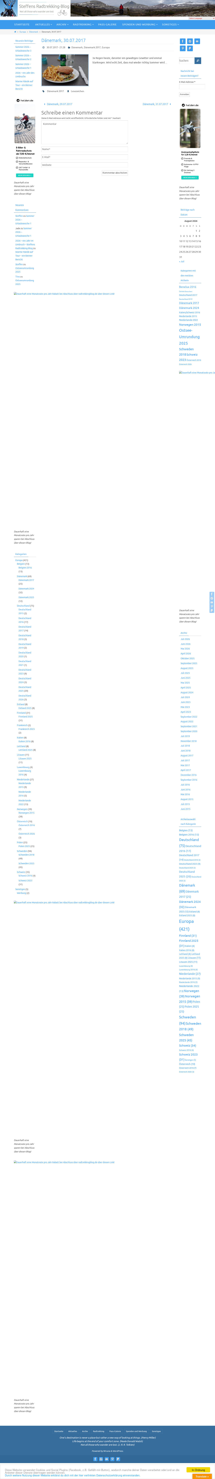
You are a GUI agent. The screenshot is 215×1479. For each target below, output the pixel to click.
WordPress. (118, 1451)
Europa (23, 32)
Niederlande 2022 (188, 320)
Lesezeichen (77, 91)
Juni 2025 (185, 678)
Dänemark (33, 32)
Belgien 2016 (25, 567)
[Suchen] (198, 60)
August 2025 (187, 668)
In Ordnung (198, 1470)
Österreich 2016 (27, 825)
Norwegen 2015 (26, 813)
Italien (20, 737)
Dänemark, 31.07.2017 (156, 104)
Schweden (22, 851)
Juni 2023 (185, 702)
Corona (181, 291)
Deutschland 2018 (192, 860)
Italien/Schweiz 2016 (189, 312)
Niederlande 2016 (188, 982)
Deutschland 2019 (185, 299)
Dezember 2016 (189, 775)
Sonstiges (20, 889)
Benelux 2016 (187, 287)
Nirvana (106, 1451)
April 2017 (186, 770)
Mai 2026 (185, 648)
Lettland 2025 (26, 750)
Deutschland (23, 606)
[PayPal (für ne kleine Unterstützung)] (211, 610)
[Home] (15, 32)
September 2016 (189, 780)
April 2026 (186, 653)
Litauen (21, 755)
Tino (17, 276)
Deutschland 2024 (187, 868)
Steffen (19, 216)
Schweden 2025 (26, 863)
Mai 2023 (185, 707)
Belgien (21, 564)
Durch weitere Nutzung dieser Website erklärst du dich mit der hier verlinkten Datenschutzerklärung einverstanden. (72, 1475)
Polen (20, 842)
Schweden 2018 (26, 854)
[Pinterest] (211, 606)
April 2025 (186, 687)
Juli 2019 (185, 736)
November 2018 (189, 741)
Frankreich (22, 725)
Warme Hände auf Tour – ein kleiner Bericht (24, 85)
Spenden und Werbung (136, 1431)
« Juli (181, 261)
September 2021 (189, 726)
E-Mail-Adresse (187, 82)
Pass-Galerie (115, 1431)
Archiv (85, 1431)
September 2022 (189, 717)
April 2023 (186, 712)
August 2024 (187, 692)
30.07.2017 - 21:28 (56, 47)
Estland (20, 704)
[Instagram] (211, 598)
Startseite (58, 1431)
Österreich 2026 (27, 834)
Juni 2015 (185, 809)
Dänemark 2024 (26, 588)
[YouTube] (211, 602)
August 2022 (187, 721)
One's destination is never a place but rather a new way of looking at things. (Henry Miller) (107, 1437)
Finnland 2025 (26, 716)
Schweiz (21, 872)
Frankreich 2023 (27, 729)
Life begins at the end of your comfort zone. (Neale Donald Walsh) (107, 1441)
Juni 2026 (185, 644)
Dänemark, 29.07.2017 (59, 104)
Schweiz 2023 (25, 880)
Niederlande (23, 779)
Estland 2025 (25, 708)
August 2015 (187, 799)
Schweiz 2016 (25, 875)
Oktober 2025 (188, 658)
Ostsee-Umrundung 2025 (189, 337)
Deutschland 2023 (190, 863)
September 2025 (189, 663)
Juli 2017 (185, 760)
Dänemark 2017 (92, 47)
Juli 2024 (185, 697)
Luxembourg (23, 767)
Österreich (22, 821)
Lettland (21, 746)
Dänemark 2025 (26, 597)
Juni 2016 (185, 789)
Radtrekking (98, 1431)
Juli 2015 (185, 804)
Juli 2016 (185, 784)
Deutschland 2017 (188, 295)
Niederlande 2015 (188, 316)
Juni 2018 (185, 750)
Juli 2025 (185, 673)
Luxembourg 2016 (188, 970)
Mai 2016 (185, 794)
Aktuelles (72, 1431)
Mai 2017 (185, 765)
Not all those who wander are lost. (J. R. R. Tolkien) (107, 1444)
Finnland (21, 713)
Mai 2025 (185, 682)
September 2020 (189, 731)
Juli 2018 (185, 746)
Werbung (21, 893)
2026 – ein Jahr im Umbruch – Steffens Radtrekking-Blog (25, 244)
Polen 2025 (24, 846)
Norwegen (22, 809)
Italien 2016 (25, 741)
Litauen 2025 (25, 758)
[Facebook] (211, 594)
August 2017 (187, 755)
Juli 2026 (185, 639)
